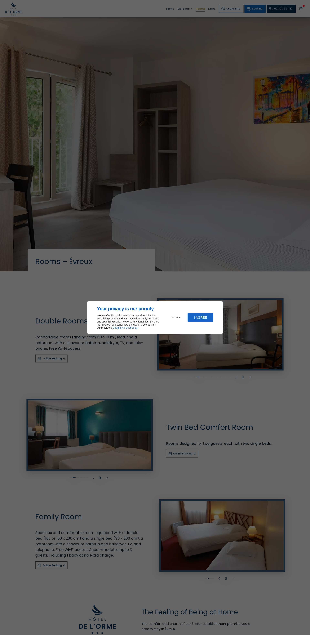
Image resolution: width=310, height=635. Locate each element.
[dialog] (155, 317)
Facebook (130, 327)
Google (117, 327)
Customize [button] (175, 317)
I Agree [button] (200, 317)
